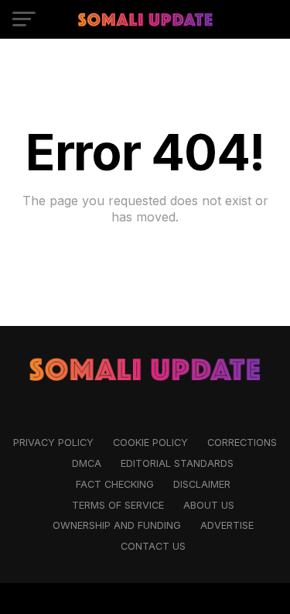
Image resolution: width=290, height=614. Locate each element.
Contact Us (153, 546)
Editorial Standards (177, 463)
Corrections (242, 442)
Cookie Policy (150, 442)
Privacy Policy (53, 442)
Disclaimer (201, 484)
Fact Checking (115, 484)
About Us (208, 505)
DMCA (86, 463)
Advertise (227, 525)
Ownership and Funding (117, 525)
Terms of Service (118, 505)
